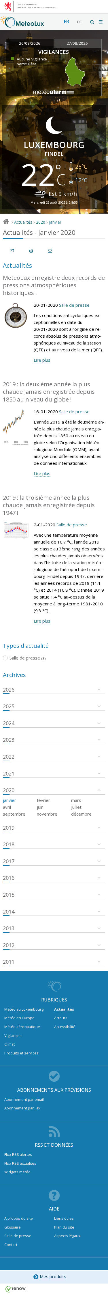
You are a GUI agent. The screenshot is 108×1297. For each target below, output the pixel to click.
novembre (47, 814)
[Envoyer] (50, 250)
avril (7, 807)
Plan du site (64, 1227)
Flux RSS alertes (18, 1154)
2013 (8, 928)
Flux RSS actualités (20, 1163)
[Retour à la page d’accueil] (22, 25)
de (79, 21)
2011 (8, 961)
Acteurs (60, 1017)
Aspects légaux (67, 1235)
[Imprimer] (31, 250)
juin (40, 807)
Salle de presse (74, 305)
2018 (8, 844)
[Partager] (12, 250)
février (43, 800)
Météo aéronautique (22, 1026)
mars (76, 800)
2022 (8, 756)
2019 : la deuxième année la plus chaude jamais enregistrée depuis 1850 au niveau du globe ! (49, 391)
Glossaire (12, 1227)
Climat (9, 1044)
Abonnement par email (24, 1099)
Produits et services (21, 1053)
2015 (8, 894)
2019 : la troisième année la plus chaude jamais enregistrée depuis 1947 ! (49, 505)
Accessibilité (64, 1026)
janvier (9, 800)
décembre (81, 814)
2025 (8, 706)
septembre (14, 814)
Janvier (55, 222)
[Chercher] (92, 21)
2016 (8, 877)
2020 (40, 222)
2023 (8, 739)
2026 (8, 689)
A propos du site (18, 1218)
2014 (8, 911)
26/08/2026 (29, 43)
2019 (8, 827)
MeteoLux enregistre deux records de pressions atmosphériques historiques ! (54, 285)
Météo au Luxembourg (23, 1009)
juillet (76, 807)
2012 (8, 945)
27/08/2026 (77, 43)
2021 (8, 773)
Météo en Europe (19, 1017)
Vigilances (13, 1035)
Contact (10, 1244)
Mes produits (53, 1277)
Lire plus (42, 360)
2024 (8, 723)
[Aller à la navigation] (101, 21)
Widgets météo (17, 1171)
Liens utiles (64, 1218)
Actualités (23, 222)
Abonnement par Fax (22, 1108)
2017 (8, 861)
